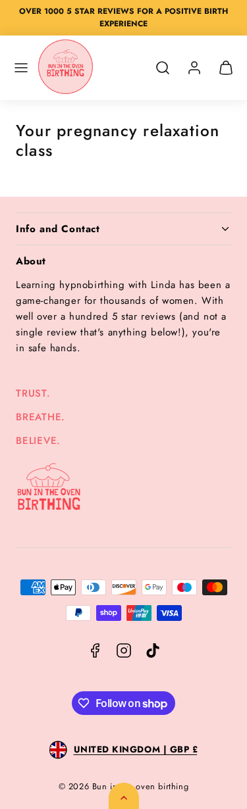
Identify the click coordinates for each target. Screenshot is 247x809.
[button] (21, 68)
